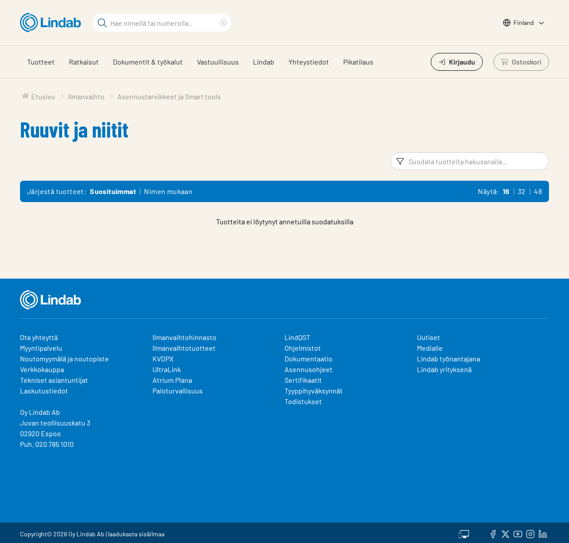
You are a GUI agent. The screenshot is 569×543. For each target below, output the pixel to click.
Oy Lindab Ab (40, 412)
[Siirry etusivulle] (52, 22)
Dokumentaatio (308, 358)
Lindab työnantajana (448, 358)
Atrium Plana (172, 380)
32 (522, 191)
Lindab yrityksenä (444, 369)
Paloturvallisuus (177, 390)
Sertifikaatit (303, 380)
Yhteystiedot (309, 61)
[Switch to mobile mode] (463, 532)
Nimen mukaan (168, 191)
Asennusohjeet (308, 369)
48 (538, 191)
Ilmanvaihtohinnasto (184, 337)
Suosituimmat (113, 191)
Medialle (430, 348)
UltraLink (166, 369)
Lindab (263, 61)
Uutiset (428, 337)
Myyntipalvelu (41, 348)
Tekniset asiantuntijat (54, 380)
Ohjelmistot (303, 348)
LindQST (297, 337)
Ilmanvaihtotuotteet (184, 348)
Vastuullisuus (218, 61)
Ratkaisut (84, 61)
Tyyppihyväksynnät (313, 390)
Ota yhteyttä (39, 337)
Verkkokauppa (42, 369)
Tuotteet (41, 61)
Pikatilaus (358, 61)
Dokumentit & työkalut (148, 61)
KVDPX (162, 358)
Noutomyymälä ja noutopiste (64, 358)
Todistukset (303, 401)
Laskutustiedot (44, 390)
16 (506, 191)
